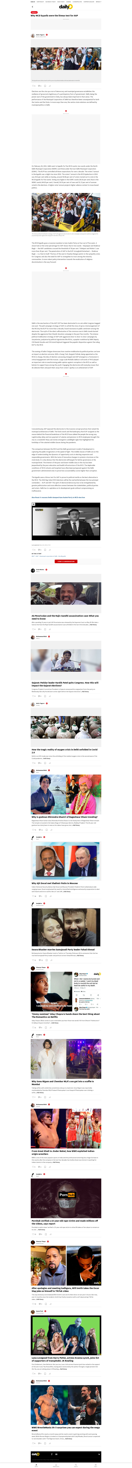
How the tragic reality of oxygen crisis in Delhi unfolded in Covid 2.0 (65, 751)
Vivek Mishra (40, 569)
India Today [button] (61, 2)
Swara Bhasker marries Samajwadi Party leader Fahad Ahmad (63, 949)
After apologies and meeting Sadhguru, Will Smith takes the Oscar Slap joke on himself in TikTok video (65, 1290)
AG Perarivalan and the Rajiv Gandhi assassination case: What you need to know (65, 617)
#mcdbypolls (62, 556)
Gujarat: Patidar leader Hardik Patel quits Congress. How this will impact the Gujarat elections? (65, 684)
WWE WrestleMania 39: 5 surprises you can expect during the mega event (66, 1429)
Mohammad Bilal (41, 636)
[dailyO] (66, 6)
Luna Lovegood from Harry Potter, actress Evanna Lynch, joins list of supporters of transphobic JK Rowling (65, 1359)
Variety (38, 705)
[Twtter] (47, 1454)
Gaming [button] (68, 2)
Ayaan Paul (39, 1311)
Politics (34, 12)
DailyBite (39, 837)
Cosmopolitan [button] (77, 2)
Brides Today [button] (100, 2)
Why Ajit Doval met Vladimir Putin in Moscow (55, 883)
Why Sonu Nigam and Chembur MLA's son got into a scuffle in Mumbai (63, 1083)
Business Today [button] (51, 2)
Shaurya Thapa (41, 967)
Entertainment (39, 905)
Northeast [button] (40, 2)
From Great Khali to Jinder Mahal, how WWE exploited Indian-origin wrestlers (63, 1152)
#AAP (37, 556)
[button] (47, 35)
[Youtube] (55, 1454)
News (37, 772)
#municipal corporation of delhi (48, 556)
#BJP (33, 556)
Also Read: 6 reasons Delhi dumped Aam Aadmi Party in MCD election (58, 497)
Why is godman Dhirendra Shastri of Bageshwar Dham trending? (65, 816)
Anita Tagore (40, 35)
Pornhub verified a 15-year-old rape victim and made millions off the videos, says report (65, 1222)
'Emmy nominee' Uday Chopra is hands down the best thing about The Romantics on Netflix (66, 1015)
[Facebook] (52, 1454)
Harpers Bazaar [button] (89, 2)
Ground (38, 1106)
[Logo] (35, 1454)
